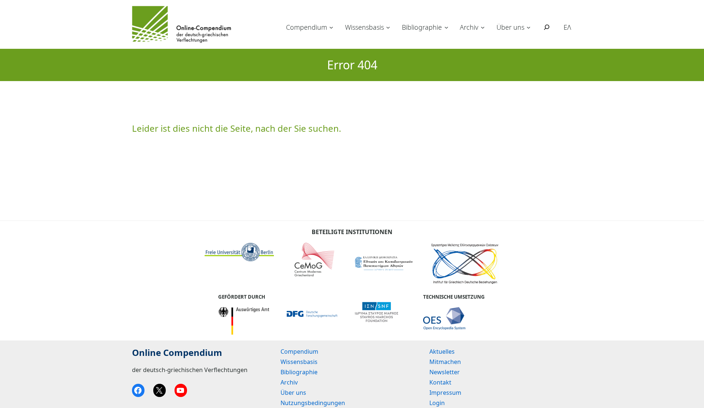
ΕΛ (567, 27)
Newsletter (444, 372)
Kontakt (440, 382)
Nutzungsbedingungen (312, 403)
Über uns (510, 27)
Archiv (469, 27)
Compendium (306, 27)
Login (437, 403)
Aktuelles (442, 351)
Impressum (445, 393)
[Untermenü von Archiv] (483, 27)
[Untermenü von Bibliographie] (446, 27)
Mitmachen (445, 362)
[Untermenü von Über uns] (529, 27)
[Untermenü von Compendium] (331, 27)
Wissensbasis (364, 27)
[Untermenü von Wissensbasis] (388, 27)
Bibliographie (422, 27)
